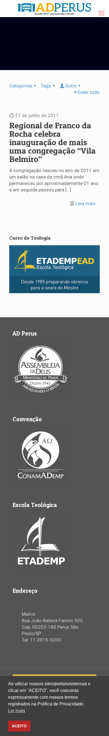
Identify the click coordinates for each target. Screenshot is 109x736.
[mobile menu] (101, 13)
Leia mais (85, 203)
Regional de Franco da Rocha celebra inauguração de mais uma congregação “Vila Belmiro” (52, 142)
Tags (46, 86)
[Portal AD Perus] (54, 8)
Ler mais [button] (16, 710)
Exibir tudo (89, 92)
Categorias (20, 86)
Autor (71, 86)
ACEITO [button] (19, 726)
